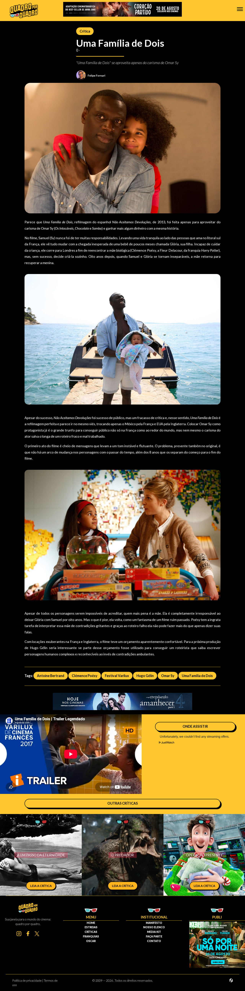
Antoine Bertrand (50, 676)
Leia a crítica (41, 885)
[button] (240, 9)
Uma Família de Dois (197, 676)
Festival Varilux (117, 676)
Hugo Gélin (145, 676)
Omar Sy (167, 676)
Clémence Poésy (84, 676)
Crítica (85, 31)
